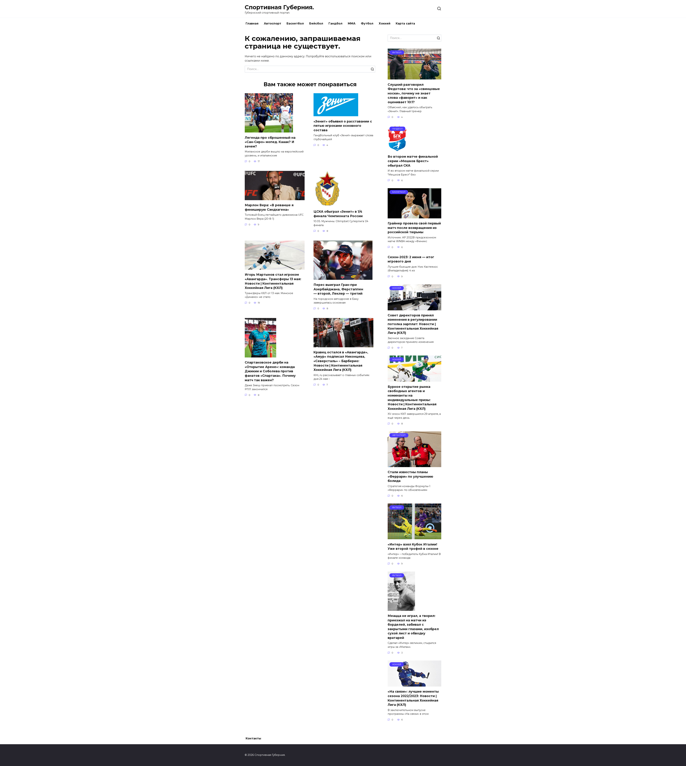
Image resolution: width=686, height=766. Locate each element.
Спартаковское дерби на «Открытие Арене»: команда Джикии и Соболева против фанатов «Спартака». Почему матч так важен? (270, 371)
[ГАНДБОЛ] (397, 149)
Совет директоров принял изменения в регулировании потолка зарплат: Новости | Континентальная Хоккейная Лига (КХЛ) (413, 324)
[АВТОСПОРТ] (414, 465)
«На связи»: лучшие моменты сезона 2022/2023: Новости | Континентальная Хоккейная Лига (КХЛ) (413, 698)
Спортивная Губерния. (279, 7)
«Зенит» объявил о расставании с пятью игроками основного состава (343, 125)
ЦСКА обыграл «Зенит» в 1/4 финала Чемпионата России (338, 214)
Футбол (367, 23)
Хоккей (384, 23)
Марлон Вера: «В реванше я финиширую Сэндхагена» (269, 207)
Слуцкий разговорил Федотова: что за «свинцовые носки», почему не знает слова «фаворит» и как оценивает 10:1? (414, 93)
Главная (252, 23)
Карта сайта (405, 23)
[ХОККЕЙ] (414, 308)
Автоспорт (272, 23)
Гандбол (335, 23)
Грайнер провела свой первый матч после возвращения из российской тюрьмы (414, 227)
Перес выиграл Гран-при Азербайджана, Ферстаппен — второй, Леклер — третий (338, 289)
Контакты (253, 738)
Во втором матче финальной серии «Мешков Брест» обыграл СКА (413, 161)
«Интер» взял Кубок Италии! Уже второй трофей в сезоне (413, 546)
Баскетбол (295, 23)
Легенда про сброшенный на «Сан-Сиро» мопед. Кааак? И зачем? (270, 142)
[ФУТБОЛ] (414, 77)
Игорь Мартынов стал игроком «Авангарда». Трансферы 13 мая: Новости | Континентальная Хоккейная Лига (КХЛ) (273, 281)
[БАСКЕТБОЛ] (414, 216)
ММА (352, 23)
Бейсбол (316, 23)
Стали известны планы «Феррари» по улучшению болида (410, 476)
